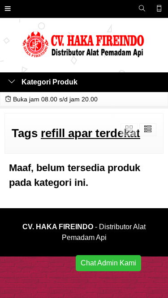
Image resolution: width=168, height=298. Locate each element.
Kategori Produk (49, 82)
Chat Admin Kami (108, 263)
